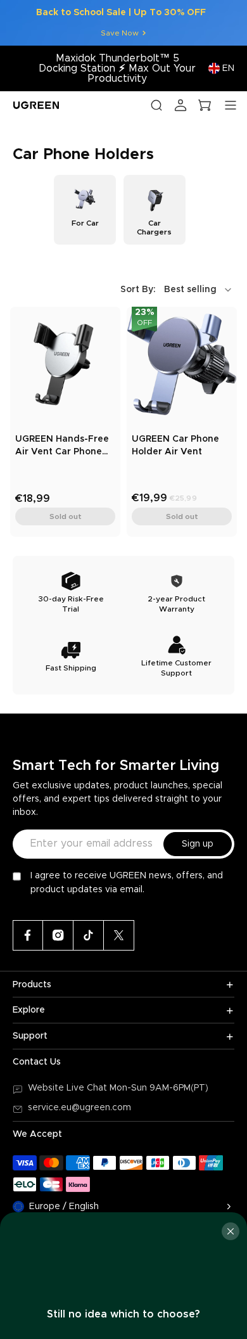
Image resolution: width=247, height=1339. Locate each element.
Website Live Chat (69, 1088)
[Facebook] (28, 935)
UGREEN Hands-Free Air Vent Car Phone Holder (62, 446)
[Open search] (156, 105)
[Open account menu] (180, 105)
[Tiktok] (88, 935)
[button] (177, 289)
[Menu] (230, 105)
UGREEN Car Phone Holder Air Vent (175, 445)
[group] (85, 210)
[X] (119, 935)
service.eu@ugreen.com (79, 1107)
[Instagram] (58, 935)
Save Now (120, 33)
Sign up (197, 844)
